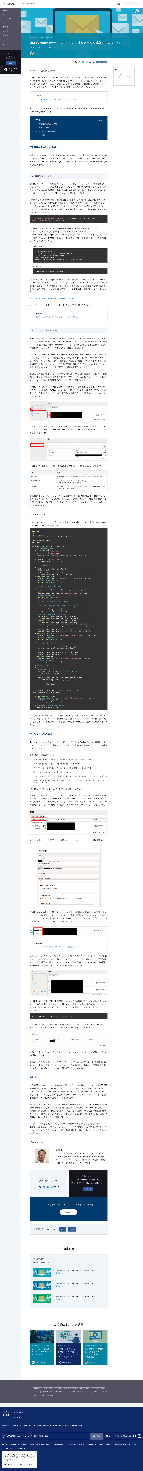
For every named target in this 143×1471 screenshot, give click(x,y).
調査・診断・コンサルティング (12, 1426)
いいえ (72, 1229)
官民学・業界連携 (47, 1392)
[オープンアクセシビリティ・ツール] (137, 11)
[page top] (139, 1467)
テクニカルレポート (8, 15)
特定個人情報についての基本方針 (39, 1445)
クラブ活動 (94, 1392)
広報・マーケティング (39, 1395)
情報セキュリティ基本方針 (18, 1445)
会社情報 (34, 1436)
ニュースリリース (23, 1436)
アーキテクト (37, 1388)
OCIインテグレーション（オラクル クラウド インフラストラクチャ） (124, 77)
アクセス (19, 1418)
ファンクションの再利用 (47, 131)
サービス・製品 (7, 19)
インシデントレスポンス (70, 1388)
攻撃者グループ (52, 1395)
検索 (124, 4)
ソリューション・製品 (40, 1426)
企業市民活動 (58, 1392)
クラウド (67, 1392)
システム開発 (52, 48)
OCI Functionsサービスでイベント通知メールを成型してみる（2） (58, 317)
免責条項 (4, 1445)
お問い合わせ (36, 1133)
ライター (5, 48)
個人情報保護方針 (59, 1445)
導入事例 (5, 27)
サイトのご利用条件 (7, 1449)
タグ (4, 44)
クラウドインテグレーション (38, 48)
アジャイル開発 (48, 1388)
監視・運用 (28, 1426)
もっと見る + (63, 1395)
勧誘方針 (91, 1445)
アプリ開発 (58, 1388)
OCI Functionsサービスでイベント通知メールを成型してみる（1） (58, 947)
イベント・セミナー (8, 23)
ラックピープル (7, 31)
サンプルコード (44, 127)
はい (62, 1229)
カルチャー (36, 1392)
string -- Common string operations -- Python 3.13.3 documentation (54, 298)
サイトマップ (21, 1449)
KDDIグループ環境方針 (104, 1445)
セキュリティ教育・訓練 (58, 1426)
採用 (46, 1436)
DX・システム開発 (76, 1426)
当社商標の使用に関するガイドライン (125, 1445)
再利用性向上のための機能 (48, 124)
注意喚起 (5, 11)
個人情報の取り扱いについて (76, 1445)
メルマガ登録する (103, 62)
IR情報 (41, 1436)
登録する (11, 63)
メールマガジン (114, 1436)
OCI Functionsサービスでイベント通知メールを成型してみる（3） (58, 99)
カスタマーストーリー (98, 1388)
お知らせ (5, 39)
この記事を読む (59, 1273)
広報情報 (5, 35)
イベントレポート (84, 1388)
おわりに (42, 135)
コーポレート (103, 1392)
